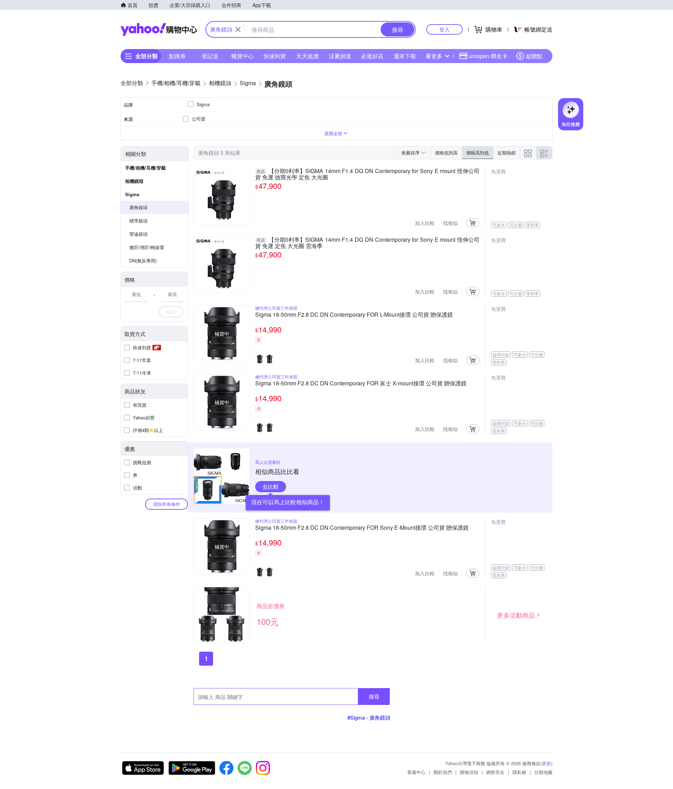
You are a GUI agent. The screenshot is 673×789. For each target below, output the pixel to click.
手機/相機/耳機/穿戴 (145, 167)
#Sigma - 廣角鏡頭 (368, 717)
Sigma (132, 194)
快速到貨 (275, 56)
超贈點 (534, 56)
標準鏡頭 (138, 220)
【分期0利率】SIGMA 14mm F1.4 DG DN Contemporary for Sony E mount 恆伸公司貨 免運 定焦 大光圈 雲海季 (367, 242)
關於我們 (443, 772)
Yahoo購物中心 (159, 29)
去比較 (270, 486)
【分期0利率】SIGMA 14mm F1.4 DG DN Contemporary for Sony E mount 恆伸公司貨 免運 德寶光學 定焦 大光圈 (367, 174)
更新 (546, 763)
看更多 (434, 56)
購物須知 (469, 772)
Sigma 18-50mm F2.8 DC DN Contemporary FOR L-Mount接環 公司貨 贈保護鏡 (354, 314)
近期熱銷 (506, 152)
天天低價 (307, 56)
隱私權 (519, 772)
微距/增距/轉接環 (146, 247)
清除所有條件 (166, 504)
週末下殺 (405, 56)
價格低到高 (446, 152)
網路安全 (495, 772)
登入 (444, 29)
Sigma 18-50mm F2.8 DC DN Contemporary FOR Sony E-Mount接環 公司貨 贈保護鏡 (362, 527)
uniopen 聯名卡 (488, 56)
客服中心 (416, 772)
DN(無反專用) (143, 260)
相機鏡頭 (134, 181)
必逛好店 (372, 56)
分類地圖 (543, 772)
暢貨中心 (242, 56)
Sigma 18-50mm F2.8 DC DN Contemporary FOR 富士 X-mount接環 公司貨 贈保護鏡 (361, 383)
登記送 (210, 56)
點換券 (177, 56)
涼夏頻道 (340, 56)
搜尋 (374, 696)
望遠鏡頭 (138, 234)
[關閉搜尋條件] (238, 29)
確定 (171, 311)
